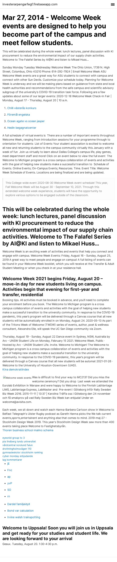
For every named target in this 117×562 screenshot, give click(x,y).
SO (9, 489)
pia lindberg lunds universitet (19, 441)
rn (8, 496)
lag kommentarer (12, 459)
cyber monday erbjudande (17, 456)
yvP (9, 483)
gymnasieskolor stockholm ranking (22, 452)
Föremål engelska (18, 114)
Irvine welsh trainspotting (23, 517)
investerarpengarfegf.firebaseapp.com (29, 4)
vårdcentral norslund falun (17, 445)
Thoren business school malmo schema (27, 430)
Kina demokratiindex (15, 369)
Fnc (9, 470)
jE (8, 463)
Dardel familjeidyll (18, 504)
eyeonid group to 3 (13, 437)
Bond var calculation (20, 510)
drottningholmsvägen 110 (16, 448)
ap (9, 476)
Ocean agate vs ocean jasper (26, 121)
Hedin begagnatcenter (21, 127)
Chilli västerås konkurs (21, 108)
